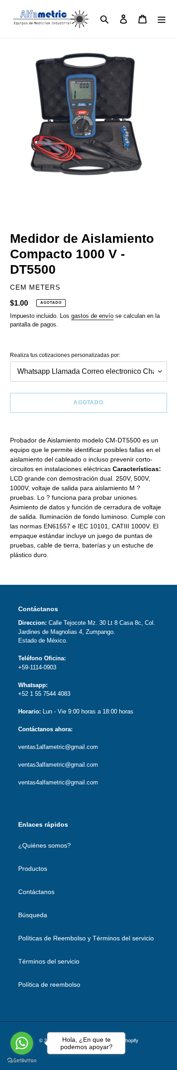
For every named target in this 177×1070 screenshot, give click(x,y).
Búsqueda (32, 915)
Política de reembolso (49, 984)
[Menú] (161, 19)
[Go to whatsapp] (21, 1043)
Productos (32, 868)
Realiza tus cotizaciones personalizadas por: (65, 355)
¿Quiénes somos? (44, 845)
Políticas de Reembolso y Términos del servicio (86, 938)
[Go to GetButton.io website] (21, 1061)
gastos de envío (92, 315)
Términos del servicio (48, 961)
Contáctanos (36, 891)
